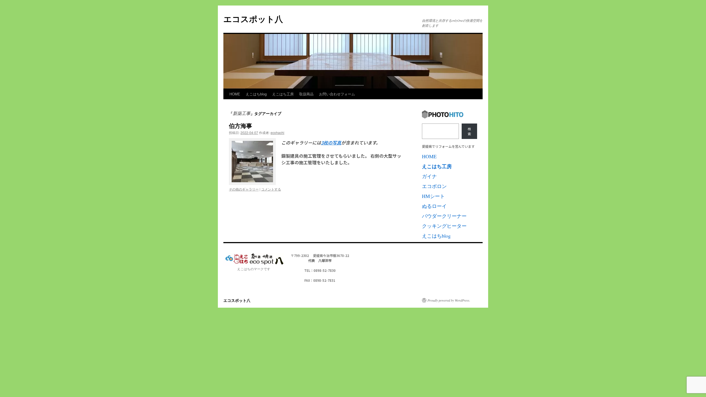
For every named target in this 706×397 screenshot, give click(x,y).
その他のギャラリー (244, 189)
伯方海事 (240, 125)
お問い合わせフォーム (337, 93)
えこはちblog (256, 93)
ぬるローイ (434, 206)
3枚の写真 (331, 142)
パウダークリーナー (444, 216)
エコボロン (434, 186)
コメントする (271, 189)
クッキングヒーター (444, 225)
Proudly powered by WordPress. (448, 300)
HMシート (433, 196)
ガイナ (429, 176)
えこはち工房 (283, 93)
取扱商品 (306, 93)
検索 (469, 131)
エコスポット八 (253, 19)
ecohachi (277, 132)
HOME (234, 93)
